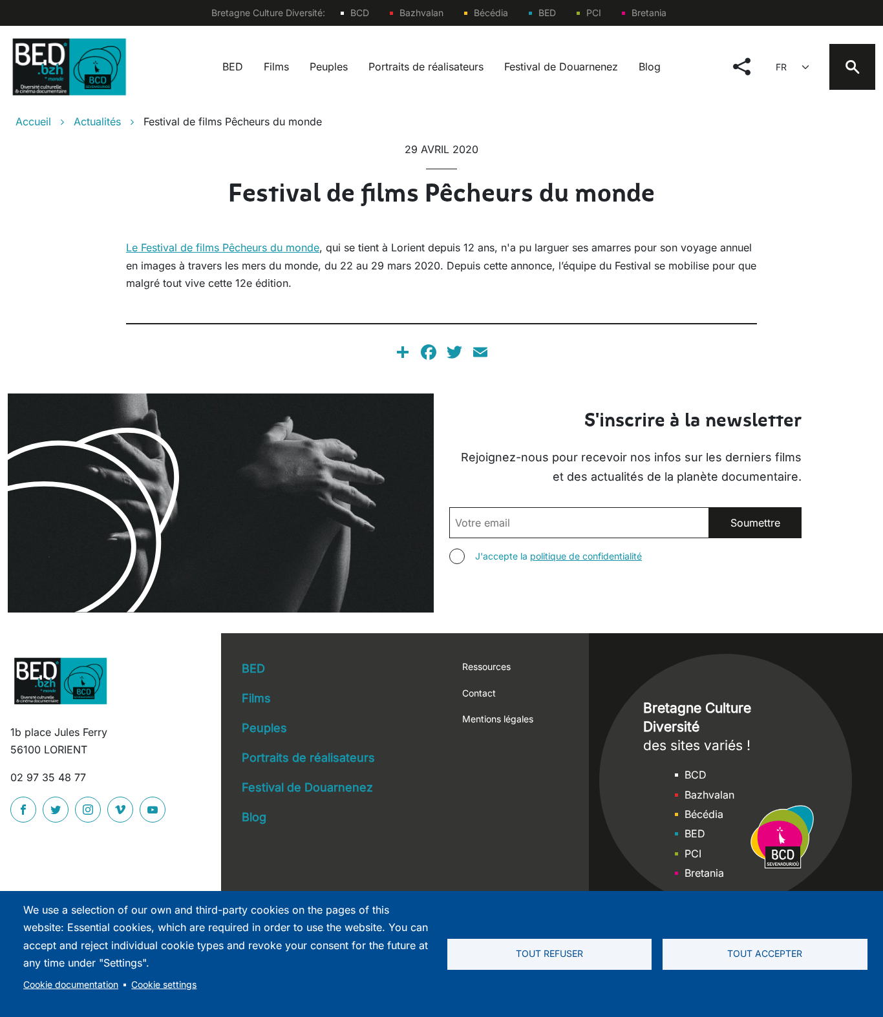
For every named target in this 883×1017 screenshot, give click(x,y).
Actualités (97, 121)
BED (547, 12)
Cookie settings (164, 985)
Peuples (329, 66)
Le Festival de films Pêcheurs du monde (222, 247)
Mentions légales (497, 718)
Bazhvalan (421, 12)
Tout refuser (549, 954)
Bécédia (491, 12)
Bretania (649, 12)
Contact (479, 692)
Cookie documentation (70, 985)
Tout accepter (764, 954)
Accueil (33, 121)
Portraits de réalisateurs (426, 66)
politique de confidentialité (586, 555)
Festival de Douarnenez (561, 66)
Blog (650, 66)
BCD (359, 12)
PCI (593, 12)
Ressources (486, 666)
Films (276, 66)
